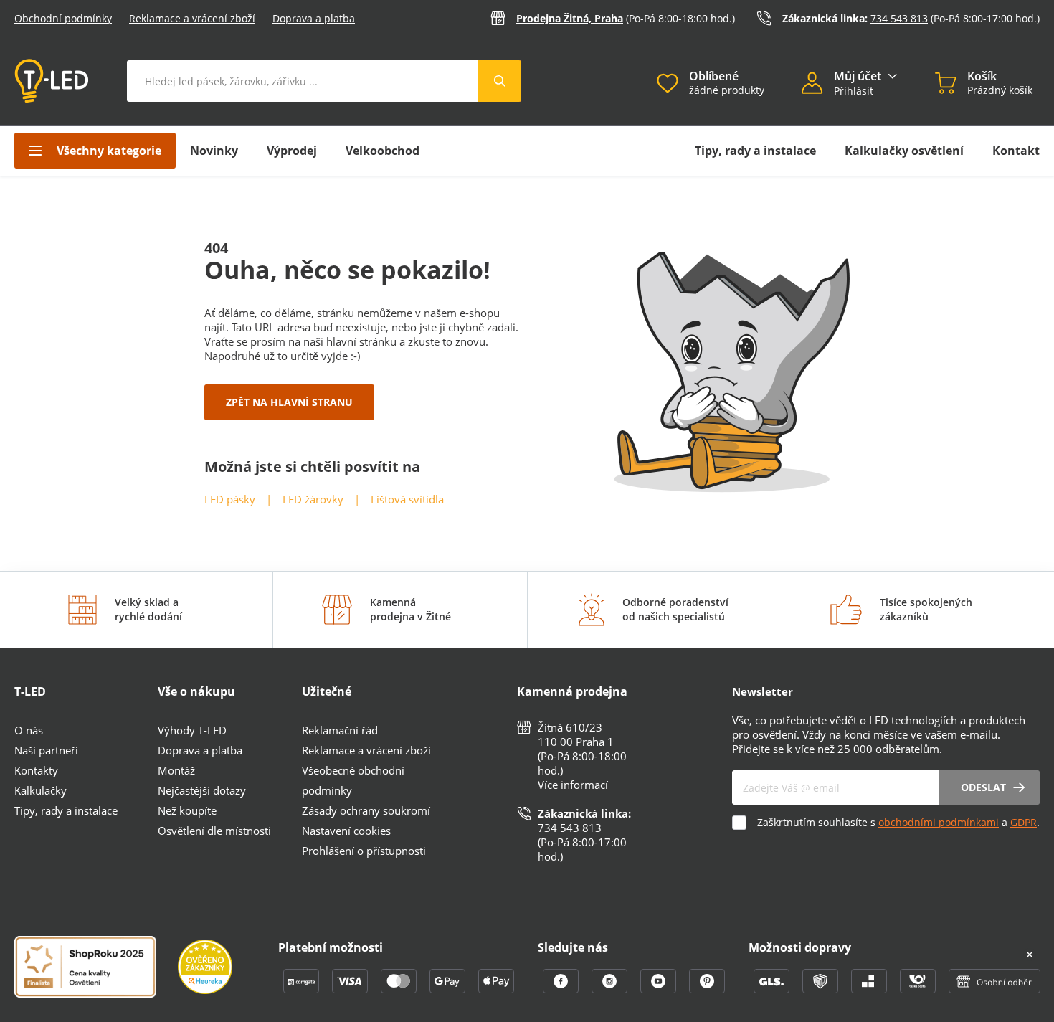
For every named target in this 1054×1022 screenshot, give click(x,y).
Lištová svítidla (407, 499)
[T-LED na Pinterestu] (707, 989)
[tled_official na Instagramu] (611, 989)
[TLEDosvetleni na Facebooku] (562, 989)
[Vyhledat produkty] (499, 81)
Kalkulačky (40, 790)
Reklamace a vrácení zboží (192, 18)
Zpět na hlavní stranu (289, 402)
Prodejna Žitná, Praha (569, 18)
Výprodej (292, 150)
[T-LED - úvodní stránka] (51, 81)
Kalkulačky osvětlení (904, 150)
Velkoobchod (382, 150)
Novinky (214, 150)
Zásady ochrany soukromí (366, 810)
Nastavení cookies (346, 830)
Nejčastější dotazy (202, 790)
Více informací (573, 784)
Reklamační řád (340, 730)
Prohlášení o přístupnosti (364, 850)
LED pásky (229, 499)
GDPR (1023, 822)
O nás (28, 730)
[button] (818, 84)
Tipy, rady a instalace (755, 150)
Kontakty (36, 770)
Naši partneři (46, 750)
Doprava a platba (313, 18)
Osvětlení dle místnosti (214, 830)
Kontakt (1016, 150)
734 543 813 (899, 18)
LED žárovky (313, 499)
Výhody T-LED (192, 730)
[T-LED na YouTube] (659, 989)
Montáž (176, 770)
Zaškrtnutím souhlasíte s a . (898, 822)
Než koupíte (187, 810)
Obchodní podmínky (63, 18)
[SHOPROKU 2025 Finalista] (96, 968)
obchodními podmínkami (938, 822)
